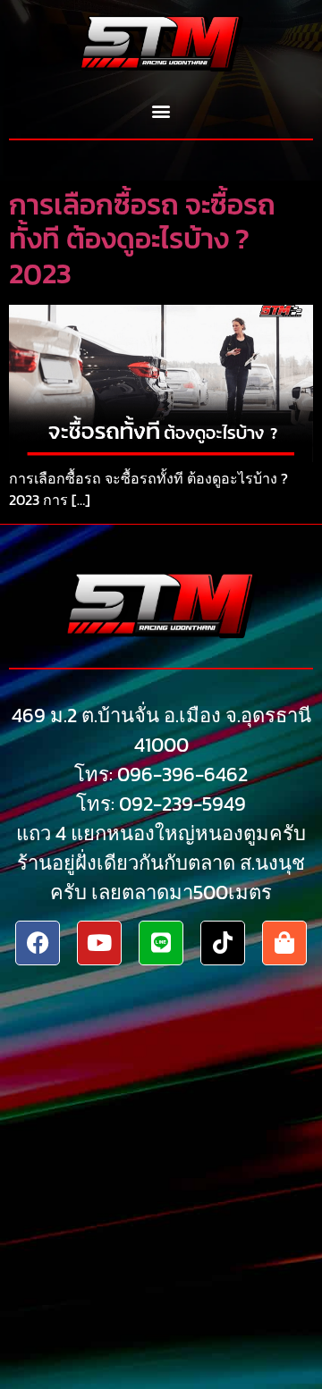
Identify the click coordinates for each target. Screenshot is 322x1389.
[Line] (161, 943)
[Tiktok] (222, 943)
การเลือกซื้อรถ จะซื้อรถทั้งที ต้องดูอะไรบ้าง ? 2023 (142, 239)
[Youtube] (99, 943)
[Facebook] (37, 943)
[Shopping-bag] (284, 943)
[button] (161, 110)
